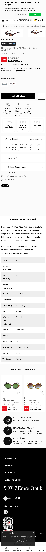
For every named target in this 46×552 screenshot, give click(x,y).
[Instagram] (6, 512)
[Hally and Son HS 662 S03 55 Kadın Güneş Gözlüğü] (11, 385)
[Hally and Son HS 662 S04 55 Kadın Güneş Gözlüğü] (34, 385)
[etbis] (9, 524)
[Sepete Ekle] (19, 393)
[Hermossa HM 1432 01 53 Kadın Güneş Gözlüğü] (4, 84)
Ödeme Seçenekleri (17, 167)
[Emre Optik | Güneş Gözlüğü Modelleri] (22, 20)
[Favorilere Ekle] (41, 96)
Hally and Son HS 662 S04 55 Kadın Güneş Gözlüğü (33, 404)
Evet (35, 14)
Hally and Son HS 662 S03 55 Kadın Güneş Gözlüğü (11, 404)
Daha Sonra (21, 14)
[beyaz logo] (23, 488)
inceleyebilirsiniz (22, 543)
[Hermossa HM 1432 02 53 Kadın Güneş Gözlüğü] (12, 84)
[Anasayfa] (5, 26)
